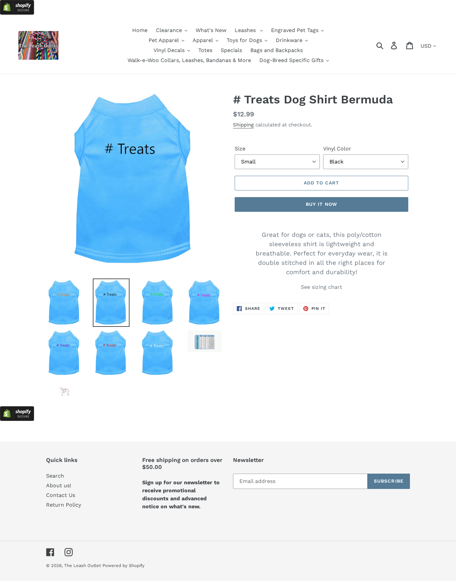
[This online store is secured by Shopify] (17, 13)
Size (240, 148)
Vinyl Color (337, 148)
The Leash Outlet (82, 565)
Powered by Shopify (123, 565)
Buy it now (321, 204)
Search (55, 476)
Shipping (243, 125)
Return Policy (63, 505)
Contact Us (60, 495)
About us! (58, 485)
